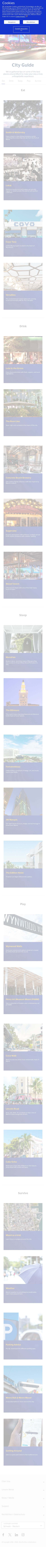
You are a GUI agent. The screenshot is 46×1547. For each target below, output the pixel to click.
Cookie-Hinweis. (20, 16)
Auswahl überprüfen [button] (21, 28)
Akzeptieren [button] (12, 22)
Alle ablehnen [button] (31, 22)
